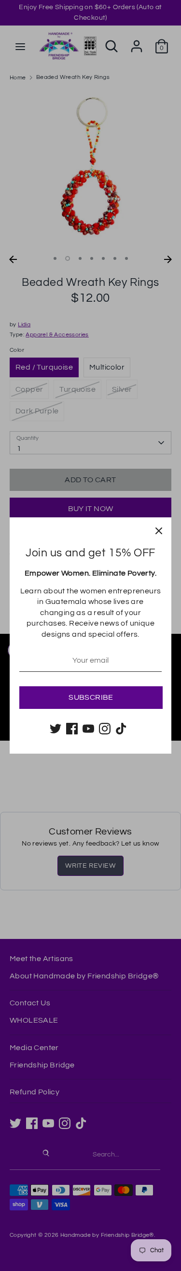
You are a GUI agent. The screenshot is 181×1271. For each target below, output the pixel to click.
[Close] (158, 529)
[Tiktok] (121, 728)
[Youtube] (88, 728)
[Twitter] (55, 728)
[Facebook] (72, 728)
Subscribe (91, 697)
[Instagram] (105, 728)
